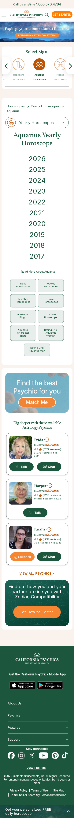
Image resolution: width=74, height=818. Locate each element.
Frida (38, 440)
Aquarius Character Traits (23, 332)
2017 (37, 256)
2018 (37, 245)
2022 (37, 202)
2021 (37, 213)
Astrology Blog (22, 316)
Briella (40, 530)
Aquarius (39, 74)
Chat (49, 466)
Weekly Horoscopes (51, 285)
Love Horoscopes (51, 300)
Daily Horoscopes (23, 285)
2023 (37, 191)
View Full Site (36, 767)
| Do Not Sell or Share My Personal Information (37, 795)
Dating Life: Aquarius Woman (50, 332)
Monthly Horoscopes (23, 300)
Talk (21, 466)
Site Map (58, 790)
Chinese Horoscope (50, 316)
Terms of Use (39, 790)
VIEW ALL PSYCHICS (35, 573)
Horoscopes (15, 106)
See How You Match (37, 612)
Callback (22, 556)
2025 (37, 169)
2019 (37, 234)
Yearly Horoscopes (45, 106)
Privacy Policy (18, 790)
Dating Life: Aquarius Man (37, 349)
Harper (40, 486)
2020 (37, 224)
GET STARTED (62, 14)
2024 (37, 180)
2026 (37, 159)
